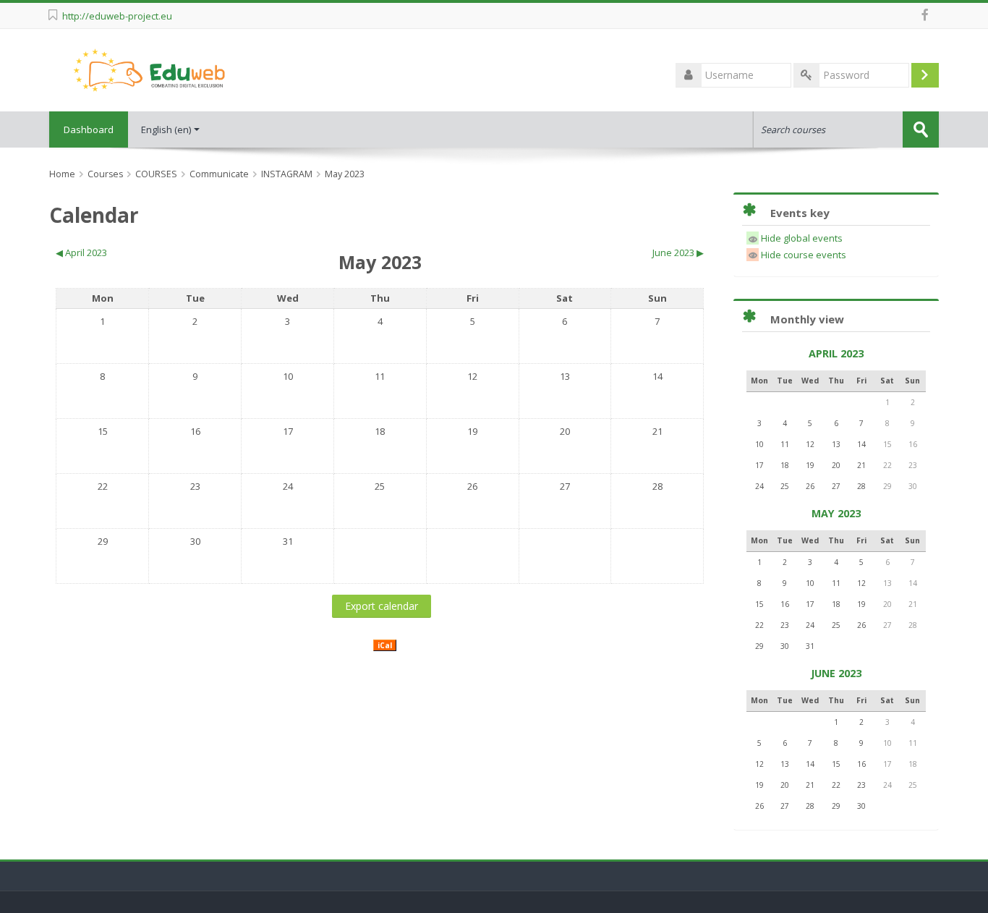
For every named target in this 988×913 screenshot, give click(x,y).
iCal (385, 645)
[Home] (149, 68)
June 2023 (836, 673)
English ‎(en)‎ (166, 129)
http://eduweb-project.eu (117, 15)
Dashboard (89, 129)
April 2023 (836, 353)
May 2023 (345, 174)
